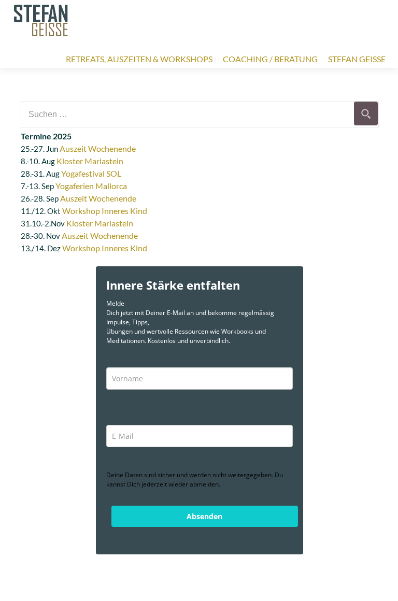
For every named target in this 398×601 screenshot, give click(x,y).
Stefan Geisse (357, 59)
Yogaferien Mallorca (91, 186)
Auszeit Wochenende (98, 148)
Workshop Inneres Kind (104, 211)
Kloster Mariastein (89, 161)
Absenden (204, 516)
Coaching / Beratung (270, 59)
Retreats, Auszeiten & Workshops (139, 59)
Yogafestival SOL (91, 173)
